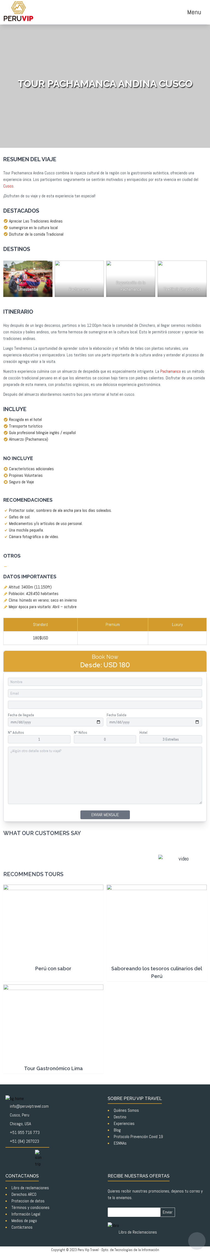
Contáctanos (22, 1227)
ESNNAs (120, 1143)
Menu (194, 12)
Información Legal (25, 1214)
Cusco (8, 186)
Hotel (143, 732)
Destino (120, 1117)
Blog (117, 1130)
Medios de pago (24, 1220)
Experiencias (124, 1123)
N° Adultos (16, 732)
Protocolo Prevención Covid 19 (138, 1136)
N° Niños (80, 732)
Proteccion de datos (28, 1201)
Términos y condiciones (30, 1207)
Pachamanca (170, 371)
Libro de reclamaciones (30, 1188)
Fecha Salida (116, 714)
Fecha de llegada (21, 714)
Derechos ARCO (23, 1194)
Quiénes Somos (126, 1110)
